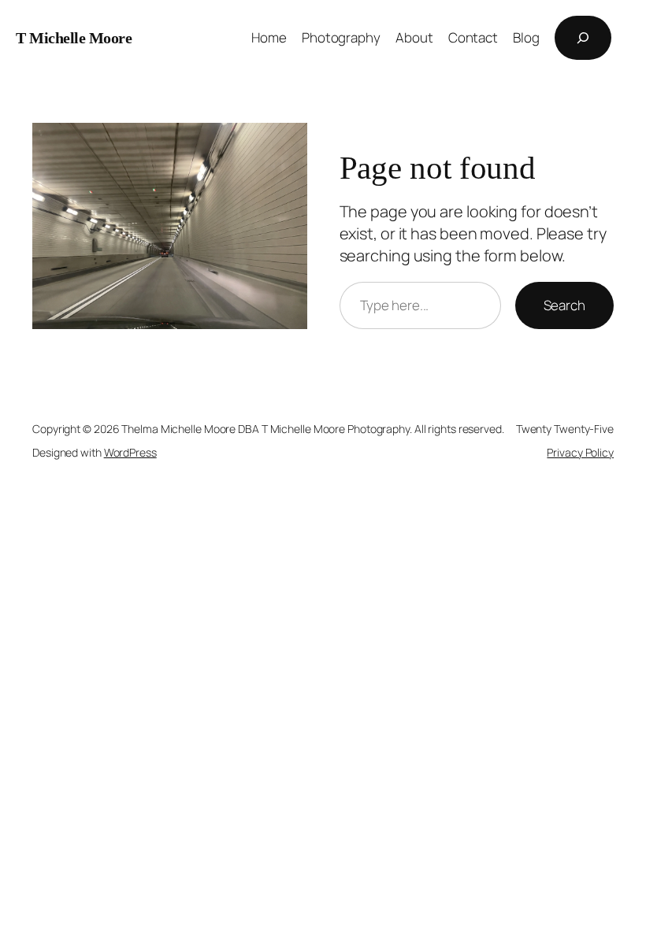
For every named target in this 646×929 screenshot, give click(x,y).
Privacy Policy (580, 452)
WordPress (130, 452)
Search (564, 305)
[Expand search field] (583, 38)
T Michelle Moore (74, 37)
